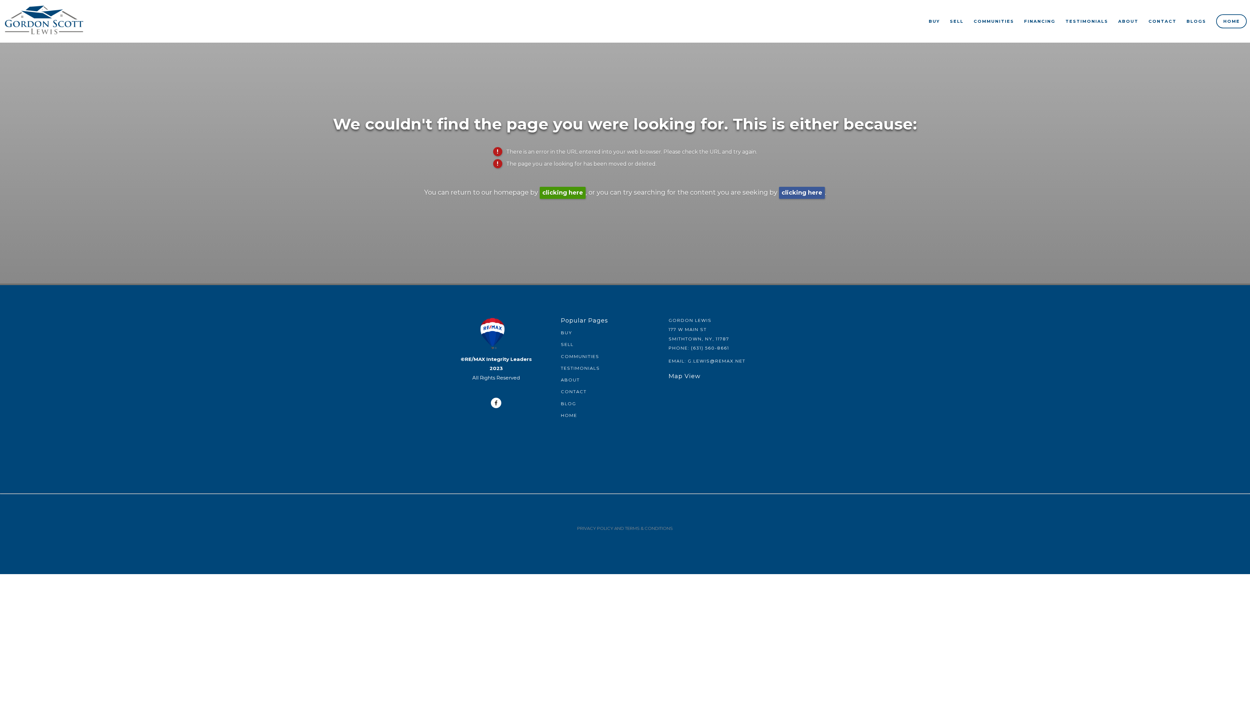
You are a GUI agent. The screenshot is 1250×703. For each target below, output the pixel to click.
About (1128, 21)
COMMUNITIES (580, 356)
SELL (567, 344)
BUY (566, 332)
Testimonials (1086, 21)
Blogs (1196, 21)
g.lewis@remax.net (716, 361)
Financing (1039, 21)
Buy (934, 21)
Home (1231, 21)
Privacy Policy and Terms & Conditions (625, 528)
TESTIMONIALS (580, 368)
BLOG (568, 403)
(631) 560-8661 (710, 348)
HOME (569, 415)
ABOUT (570, 379)
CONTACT (574, 391)
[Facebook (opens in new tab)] (496, 403)
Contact (1162, 21)
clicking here (562, 192)
